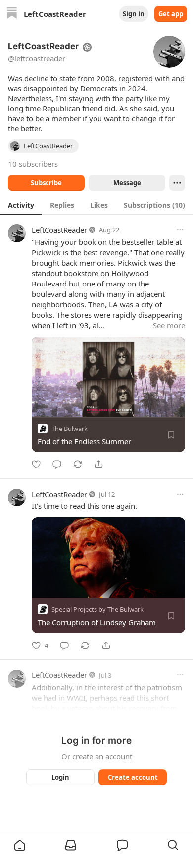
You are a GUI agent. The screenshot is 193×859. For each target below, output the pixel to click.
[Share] (98, 464)
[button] (20, 845)
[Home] (12, 14)
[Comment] (56, 464)
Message (127, 182)
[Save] (171, 435)
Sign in (134, 13)
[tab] (21, 205)
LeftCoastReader (59, 230)
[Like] (36, 464)
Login (60, 777)
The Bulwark (69, 428)
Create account (133, 777)
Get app (170, 13)
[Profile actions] (177, 183)
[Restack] (77, 464)
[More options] (180, 230)
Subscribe (46, 182)
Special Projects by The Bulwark (97, 609)
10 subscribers (33, 164)
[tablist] (96, 205)
